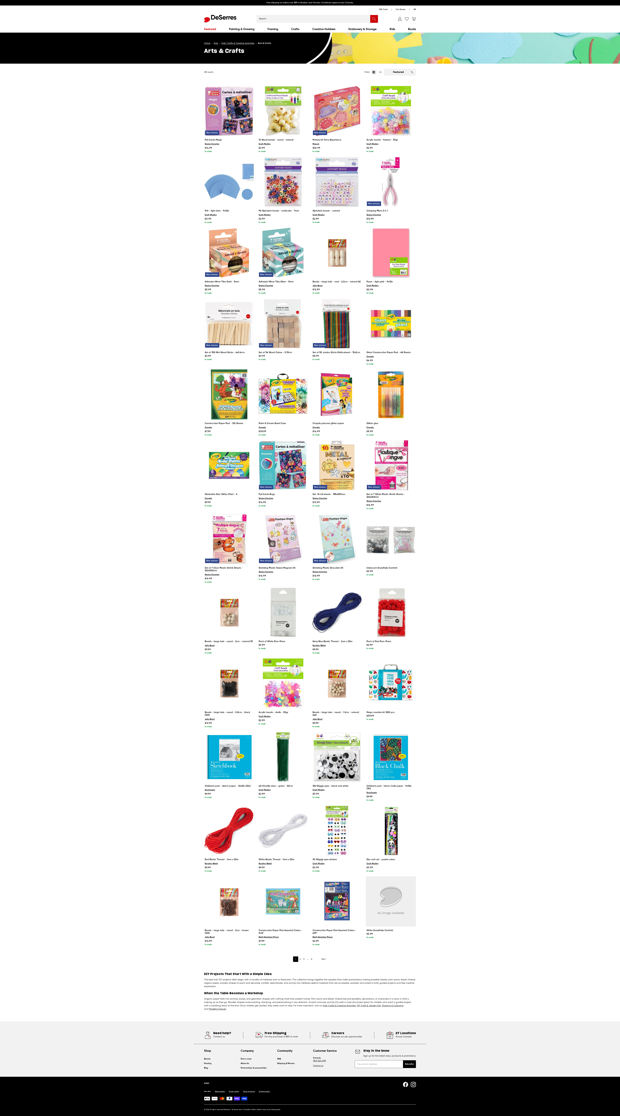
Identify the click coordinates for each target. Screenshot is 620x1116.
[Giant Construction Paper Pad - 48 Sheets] (391, 324)
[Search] (374, 19)
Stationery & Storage (362, 29)
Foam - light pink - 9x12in (380, 282)
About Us (245, 1063)
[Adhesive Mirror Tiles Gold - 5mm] (229, 253)
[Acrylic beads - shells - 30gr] (283, 683)
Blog (206, 1068)
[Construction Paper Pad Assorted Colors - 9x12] (283, 901)
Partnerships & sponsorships (254, 1068)
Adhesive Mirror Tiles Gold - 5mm (222, 282)
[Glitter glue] (391, 394)
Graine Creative (212, 144)
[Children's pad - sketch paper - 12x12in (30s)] (229, 757)
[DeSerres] (220, 19)
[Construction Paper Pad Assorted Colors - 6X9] (337, 901)
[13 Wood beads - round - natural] (283, 111)
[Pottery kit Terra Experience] (337, 111)
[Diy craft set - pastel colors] (391, 831)
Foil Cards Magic (213, 140)
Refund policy (220, 1091)
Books (412, 29)
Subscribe (409, 1064)
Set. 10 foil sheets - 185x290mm (329, 494)
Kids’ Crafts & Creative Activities (238, 43)
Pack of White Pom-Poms (272, 641)
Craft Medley (265, 144)
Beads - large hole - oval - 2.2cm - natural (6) (337, 282)
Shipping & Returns (286, 1063)
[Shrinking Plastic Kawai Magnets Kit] (283, 539)
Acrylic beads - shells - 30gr (273, 712)
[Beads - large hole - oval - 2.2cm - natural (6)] (337, 253)
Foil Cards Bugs (267, 494)
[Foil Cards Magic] (229, 111)
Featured (210, 29)
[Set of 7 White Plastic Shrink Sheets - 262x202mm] (391, 465)
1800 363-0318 (319, 1061)
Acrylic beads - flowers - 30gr (382, 140)
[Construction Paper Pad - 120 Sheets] (229, 394)
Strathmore (210, 790)
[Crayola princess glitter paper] (337, 394)
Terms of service (249, 1091)
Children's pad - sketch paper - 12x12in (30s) (228, 786)
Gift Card (383, 9)
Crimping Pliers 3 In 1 (377, 211)
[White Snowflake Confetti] (391, 901)
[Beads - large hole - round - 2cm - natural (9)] (229, 612)
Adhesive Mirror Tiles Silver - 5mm (276, 282)
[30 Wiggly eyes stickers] (337, 831)
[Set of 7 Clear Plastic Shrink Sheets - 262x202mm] (229, 539)
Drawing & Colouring (392, 1006)
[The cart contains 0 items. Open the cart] (414, 19)
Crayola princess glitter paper (328, 423)
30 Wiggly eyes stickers (325, 859)
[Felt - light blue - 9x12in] (229, 182)
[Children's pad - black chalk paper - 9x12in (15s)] (391, 757)
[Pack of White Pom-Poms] (283, 612)
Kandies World (319, 646)
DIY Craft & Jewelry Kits (369, 1006)
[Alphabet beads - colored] (337, 182)
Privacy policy (234, 1091)
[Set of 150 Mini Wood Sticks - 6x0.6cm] (229, 324)
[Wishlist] (407, 19)
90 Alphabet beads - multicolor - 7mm (279, 211)
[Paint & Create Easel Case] (283, 394)
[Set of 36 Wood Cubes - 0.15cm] (283, 324)
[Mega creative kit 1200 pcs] (391, 683)
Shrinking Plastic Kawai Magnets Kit (277, 568)
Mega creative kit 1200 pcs (381, 712)
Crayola (370, 357)
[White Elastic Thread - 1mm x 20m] (283, 831)
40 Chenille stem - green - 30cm (276, 786)
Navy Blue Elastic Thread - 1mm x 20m (332, 641)
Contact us (318, 1066)
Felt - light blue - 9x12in (217, 211)
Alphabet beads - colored (326, 211)
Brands (207, 1059)
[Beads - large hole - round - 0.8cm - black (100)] (229, 683)
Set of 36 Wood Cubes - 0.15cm (275, 352)
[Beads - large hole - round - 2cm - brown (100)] (229, 901)
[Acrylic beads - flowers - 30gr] (391, 111)
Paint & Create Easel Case (272, 423)
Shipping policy (264, 1091)
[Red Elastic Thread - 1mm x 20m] (229, 831)
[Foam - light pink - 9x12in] (391, 253)
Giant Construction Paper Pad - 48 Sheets (389, 352)
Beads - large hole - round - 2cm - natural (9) (229, 641)
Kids (392, 29)
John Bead (317, 286)
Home (207, 43)
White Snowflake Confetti (380, 930)
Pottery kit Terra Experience (327, 140)
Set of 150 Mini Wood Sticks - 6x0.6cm (225, 352)
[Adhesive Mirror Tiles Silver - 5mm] (283, 253)
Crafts (295, 29)
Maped (316, 144)
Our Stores (400, 9)
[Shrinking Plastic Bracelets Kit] (337, 539)
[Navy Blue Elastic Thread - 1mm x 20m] (337, 612)
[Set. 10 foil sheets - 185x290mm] (337, 465)
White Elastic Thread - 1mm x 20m (276, 859)
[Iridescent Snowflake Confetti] (391, 539)
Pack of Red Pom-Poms (379, 641)
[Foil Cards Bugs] (283, 465)
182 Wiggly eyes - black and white (330, 786)
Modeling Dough (217, 1009)
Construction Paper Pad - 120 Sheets (224, 423)
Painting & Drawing (241, 29)
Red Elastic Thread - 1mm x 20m (221, 859)
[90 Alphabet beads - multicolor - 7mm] (283, 182)
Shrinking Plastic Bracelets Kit (328, 568)
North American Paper (269, 937)
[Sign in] (400, 19)
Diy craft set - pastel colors (381, 859)
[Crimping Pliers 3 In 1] (391, 182)
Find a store (246, 1059)
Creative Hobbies (323, 29)
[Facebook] (405, 1084)
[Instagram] (413, 1084)
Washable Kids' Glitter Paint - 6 (221, 494)
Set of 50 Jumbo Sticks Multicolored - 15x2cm (336, 352)
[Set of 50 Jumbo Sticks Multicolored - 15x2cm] (337, 324)
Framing (273, 29)
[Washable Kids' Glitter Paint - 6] (229, 465)
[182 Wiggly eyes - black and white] (337, 757)
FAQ (279, 1059)
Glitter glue (372, 423)
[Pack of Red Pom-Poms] (391, 612)
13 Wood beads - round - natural (276, 140)
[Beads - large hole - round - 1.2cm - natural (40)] (337, 683)
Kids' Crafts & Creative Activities (339, 1006)
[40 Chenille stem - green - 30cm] (283, 757)
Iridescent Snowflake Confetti (382, 568)
